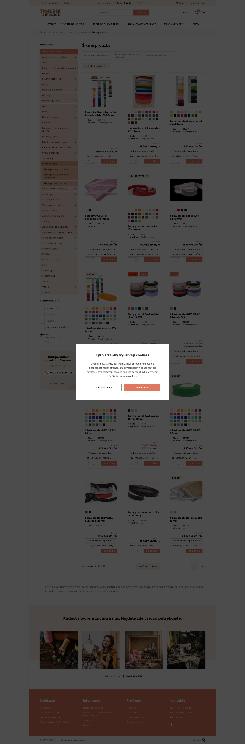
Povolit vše (142, 387)
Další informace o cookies (122, 376)
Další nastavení (103, 387)
